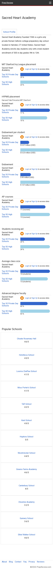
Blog (11, 562)
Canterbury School (26, 485)
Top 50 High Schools (7, 83)
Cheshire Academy (26, 502)
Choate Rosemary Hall (26, 338)
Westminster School (26, 453)
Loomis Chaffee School (26, 371)
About (4, 562)
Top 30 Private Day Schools (10, 75)
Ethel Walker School (26, 534)
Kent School (26, 420)
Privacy (31, 562)
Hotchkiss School (26, 355)
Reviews (40, 562)
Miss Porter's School (27, 387)
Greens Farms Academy (26, 469)
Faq (24, 562)
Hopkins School (26, 436)
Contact (18, 562)
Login (27, 69)
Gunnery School (26, 518)
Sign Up (34, 69)
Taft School (26, 404)
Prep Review (7, 2)
